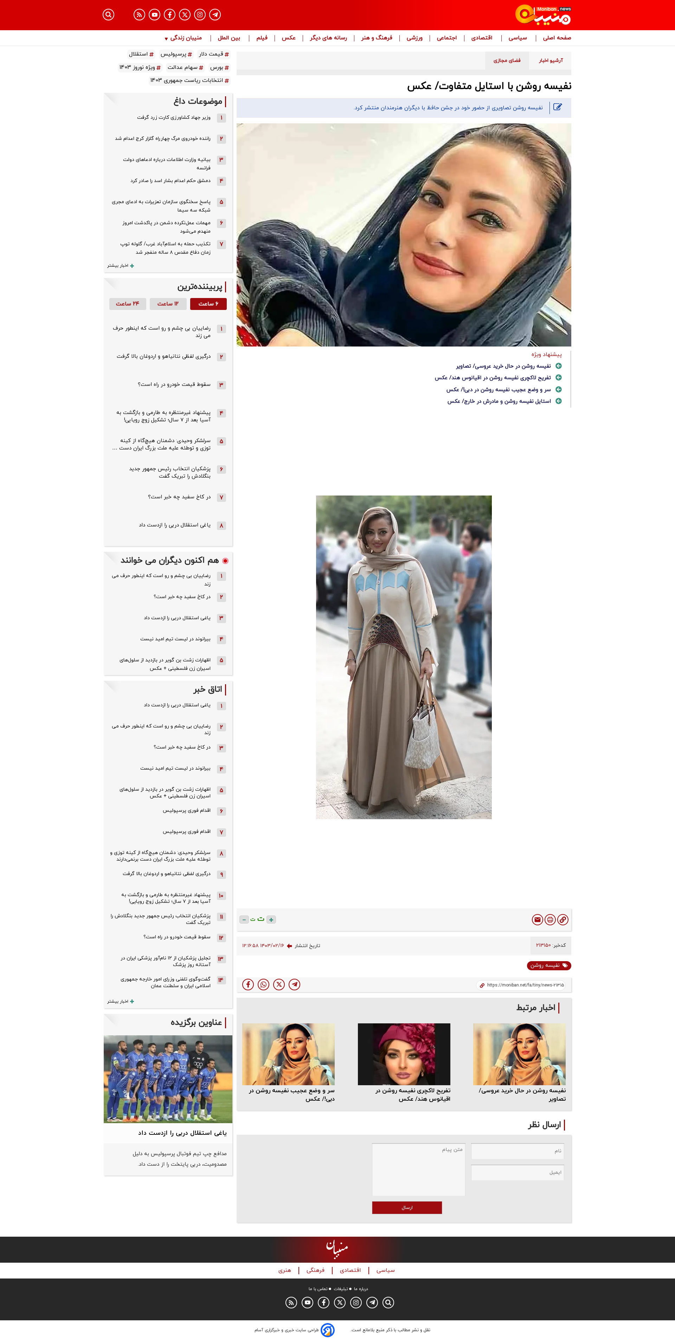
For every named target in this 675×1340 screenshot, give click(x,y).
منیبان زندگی (186, 38)
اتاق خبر (207, 689)
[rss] (139, 14)
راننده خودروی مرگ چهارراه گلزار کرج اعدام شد (163, 138)
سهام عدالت (183, 67)
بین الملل (230, 38)
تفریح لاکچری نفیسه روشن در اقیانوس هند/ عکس (493, 378)
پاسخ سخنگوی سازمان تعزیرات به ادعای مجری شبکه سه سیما (161, 206)
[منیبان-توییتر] (185, 14)
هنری (285, 1270)
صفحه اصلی (557, 38)
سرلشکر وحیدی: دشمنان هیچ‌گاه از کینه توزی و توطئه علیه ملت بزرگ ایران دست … (161, 444)
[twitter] (279, 984)
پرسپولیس (173, 54)
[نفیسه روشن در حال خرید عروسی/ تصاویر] (519, 1054)
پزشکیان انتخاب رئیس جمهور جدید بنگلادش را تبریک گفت (170, 472)
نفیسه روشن (545, 965)
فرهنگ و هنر (376, 38)
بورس (216, 67)
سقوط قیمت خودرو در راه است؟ (174, 384)
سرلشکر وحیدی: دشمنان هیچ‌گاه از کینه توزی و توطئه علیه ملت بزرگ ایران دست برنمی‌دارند (160, 856)
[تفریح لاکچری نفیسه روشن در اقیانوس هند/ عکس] (404, 1054)
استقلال (138, 54)
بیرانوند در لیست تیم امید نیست (175, 639)
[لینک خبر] (562, 919)
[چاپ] (550, 919)
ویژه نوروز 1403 (137, 67)
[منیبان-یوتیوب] (154, 14)
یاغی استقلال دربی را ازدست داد (175, 525)
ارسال (407, 1207)
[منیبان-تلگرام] (215, 14)
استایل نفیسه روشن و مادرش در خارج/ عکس (499, 401)
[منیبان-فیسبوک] (169, 14)
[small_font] (244, 919)
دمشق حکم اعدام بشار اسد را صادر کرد (170, 180)
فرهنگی (316, 1270)
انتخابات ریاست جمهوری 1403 (186, 80)
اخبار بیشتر (117, 266)
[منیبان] (501, 15)
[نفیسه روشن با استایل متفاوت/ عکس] (294, 984)
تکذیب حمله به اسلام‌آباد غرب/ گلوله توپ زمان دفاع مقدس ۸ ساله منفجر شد (165, 248)
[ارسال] (537, 919)
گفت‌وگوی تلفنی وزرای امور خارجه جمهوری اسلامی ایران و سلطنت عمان (166, 982)
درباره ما (361, 1289)
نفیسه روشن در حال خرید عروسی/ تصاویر (503, 366)
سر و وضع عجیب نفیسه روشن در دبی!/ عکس (498, 390)
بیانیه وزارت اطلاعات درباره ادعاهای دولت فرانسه (167, 163)
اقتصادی (482, 38)
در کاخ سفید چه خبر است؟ (179, 497)
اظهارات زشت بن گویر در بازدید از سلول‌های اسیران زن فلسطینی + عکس (165, 664)
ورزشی (415, 38)
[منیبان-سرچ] (388, 1302)
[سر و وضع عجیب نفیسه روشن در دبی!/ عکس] (288, 1054)
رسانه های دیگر (328, 38)
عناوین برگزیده (196, 1022)
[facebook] (248, 984)
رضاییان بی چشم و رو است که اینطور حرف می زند (161, 580)
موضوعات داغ (198, 101)
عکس (289, 38)
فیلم (262, 38)
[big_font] (271, 919)
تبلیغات (341, 1289)
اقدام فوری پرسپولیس (187, 810)
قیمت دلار (211, 54)
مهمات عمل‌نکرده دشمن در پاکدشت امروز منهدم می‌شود (166, 227)
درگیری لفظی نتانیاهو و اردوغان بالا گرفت (164, 356)
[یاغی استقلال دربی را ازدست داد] (168, 1079)
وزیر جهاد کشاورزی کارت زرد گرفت (174, 117)
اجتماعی (447, 38)
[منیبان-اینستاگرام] (200, 14)
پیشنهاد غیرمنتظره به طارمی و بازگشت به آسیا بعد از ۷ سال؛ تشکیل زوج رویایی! (163, 416)
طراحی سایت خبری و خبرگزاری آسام (287, 1330)
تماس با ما (318, 1289)
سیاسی (519, 38)
